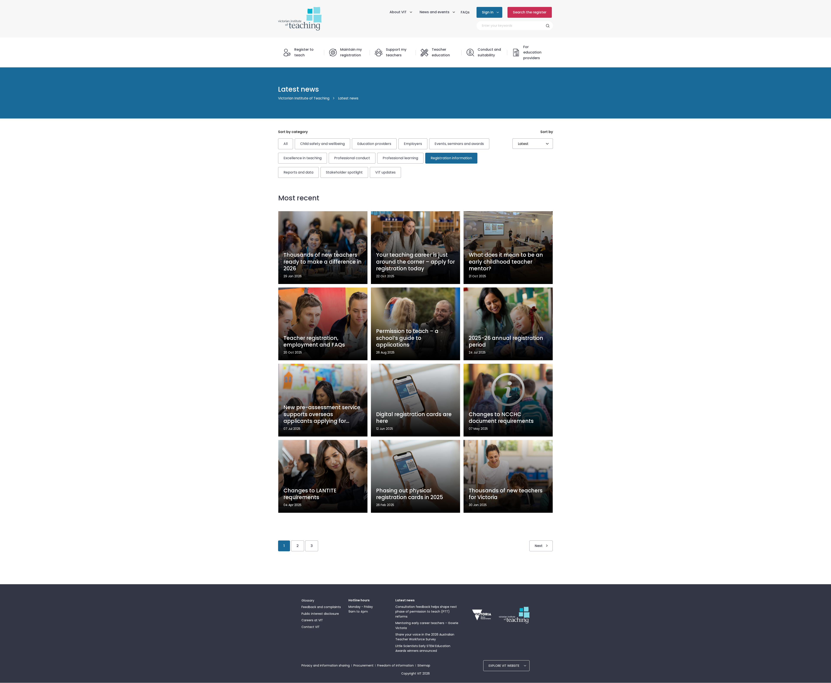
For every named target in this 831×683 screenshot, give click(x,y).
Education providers (374, 143)
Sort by (546, 131)
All (285, 143)
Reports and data (298, 172)
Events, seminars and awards (459, 143)
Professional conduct (352, 158)
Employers (413, 143)
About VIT (398, 12)
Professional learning (400, 158)
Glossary (307, 600)
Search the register (529, 12)
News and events (434, 12)
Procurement (363, 665)
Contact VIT (310, 627)
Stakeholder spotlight (344, 172)
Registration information (451, 158)
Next (539, 545)
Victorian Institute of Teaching (303, 98)
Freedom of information (395, 665)
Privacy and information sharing (325, 665)
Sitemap (423, 665)
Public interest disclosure (320, 614)
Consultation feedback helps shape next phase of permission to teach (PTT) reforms (426, 612)
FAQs (465, 12)
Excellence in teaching (302, 158)
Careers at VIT (312, 620)
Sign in (487, 12)
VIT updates (385, 172)
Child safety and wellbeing (322, 143)
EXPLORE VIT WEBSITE (504, 666)
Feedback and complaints (321, 607)
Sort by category (293, 131)
